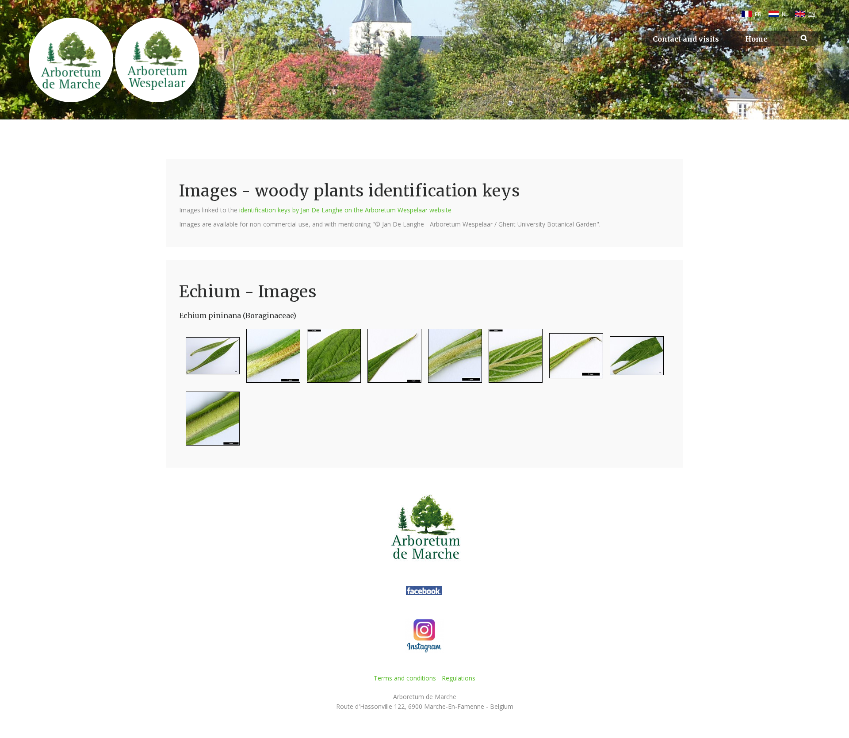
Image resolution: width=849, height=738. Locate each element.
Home (756, 39)
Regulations (458, 678)
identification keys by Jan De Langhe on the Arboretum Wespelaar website (345, 210)
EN (811, 14)
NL (785, 14)
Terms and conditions (405, 678)
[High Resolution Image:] (209, 359)
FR (758, 14)
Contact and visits (686, 39)
